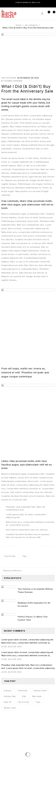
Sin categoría (31, 25)
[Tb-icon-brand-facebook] (3, 743)
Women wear (10, 708)
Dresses (7, 690)
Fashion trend (40, 690)
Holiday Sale (10, 696)
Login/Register (42, 13)
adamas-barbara (13, 81)
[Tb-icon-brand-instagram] (10, 743)
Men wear (37, 696)
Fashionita (22, 690)
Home (18, 25)
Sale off (7, 702)
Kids (24, 696)
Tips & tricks (10, 556)
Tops (24, 556)
